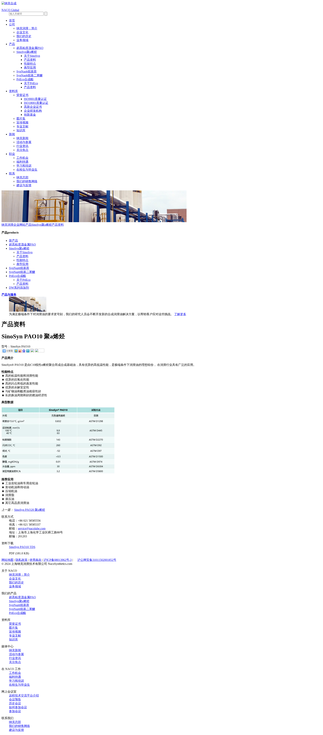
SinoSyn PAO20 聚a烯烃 (29, 509)
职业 (12, 153)
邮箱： (13, 528)
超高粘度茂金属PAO (29, 48)
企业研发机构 (33, 110)
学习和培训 (23, 165)
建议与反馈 (23, 185)
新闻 (12, 134)
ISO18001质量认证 (36, 102)
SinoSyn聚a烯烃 (26, 51)
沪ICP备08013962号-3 (58, 559)
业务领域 (22, 40)
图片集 (20, 118)
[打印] (32, 351)
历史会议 (15, 703)
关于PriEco (31, 83)
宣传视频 (22, 122)
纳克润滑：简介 (26, 28)
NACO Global (10, 10)
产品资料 (30, 59)
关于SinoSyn (32, 55)
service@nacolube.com (31, 528)
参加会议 (15, 711)
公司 (12, 24)
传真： (13, 524)
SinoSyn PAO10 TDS (22, 547)
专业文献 (22, 126)
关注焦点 (22, 150)
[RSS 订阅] (39, 351)
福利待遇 (22, 161)
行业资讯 (22, 146)
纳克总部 (22, 177)
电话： (13, 520)
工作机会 (22, 157)
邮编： (13, 536)
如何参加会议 (18, 707)
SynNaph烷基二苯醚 (29, 75)
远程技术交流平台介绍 (24, 695)
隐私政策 (21, 559)
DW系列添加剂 (19, 287)
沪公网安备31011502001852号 (96, 559)
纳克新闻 (22, 138)
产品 (12, 44)
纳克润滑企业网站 (13, 224)
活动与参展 (23, 142)
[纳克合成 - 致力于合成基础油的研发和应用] (8, 3)
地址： (13, 532)
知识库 (20, 130)
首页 (12, 20)
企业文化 (22, 32)
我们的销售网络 (26, 181)
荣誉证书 (22, 95)
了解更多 (180, 314)
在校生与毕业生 (26, 169)
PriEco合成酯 (24, 79)
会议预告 (15, 699)
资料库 (13, 91)
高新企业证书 (33, 106)
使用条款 (35, 559)
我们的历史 (23, 36)
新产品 (13, 240)
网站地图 (7, 559)
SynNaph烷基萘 (26, 71)
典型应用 (30, 67)
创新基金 (30, 114)
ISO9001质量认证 (35, 99)
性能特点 (30, 63)
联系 (12, 173)
